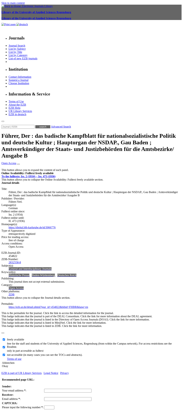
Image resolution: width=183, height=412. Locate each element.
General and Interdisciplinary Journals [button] (30, 268)
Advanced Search (61, 126)
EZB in (17, 114)
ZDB (11, 294)
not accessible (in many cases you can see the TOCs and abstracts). (44, 354)
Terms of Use (16, 101)
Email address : (11, 398)
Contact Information (20, 76)
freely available (15, 339)
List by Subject (17, 48)
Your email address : (14, 390)
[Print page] (8, 24)
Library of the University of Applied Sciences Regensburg (36, 12)
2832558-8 (15, 262)
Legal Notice (51, 373)
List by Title (15, 52)
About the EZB (17, 104)
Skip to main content (13, 2)
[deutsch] (22, 24)
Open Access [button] (8, 163)
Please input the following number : (22, 407)
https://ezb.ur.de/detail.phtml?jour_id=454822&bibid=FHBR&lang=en (48, 307)
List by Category (18, 55)
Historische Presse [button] (19, 275)
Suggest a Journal (18, 80)
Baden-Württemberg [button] (43, 275)
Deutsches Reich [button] (66, 275)
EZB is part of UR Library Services (21, 373)
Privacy (64, 373)
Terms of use (14, 358)
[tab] (91, 173)
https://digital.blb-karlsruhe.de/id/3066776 (32, 227)
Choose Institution (19, 83)
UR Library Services (20, 111)
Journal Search (17, 45)
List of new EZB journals (23, 58)
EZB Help (14, 107)
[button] (27, 173)
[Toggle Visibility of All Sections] (18, 164)
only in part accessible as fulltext (25, 350)
